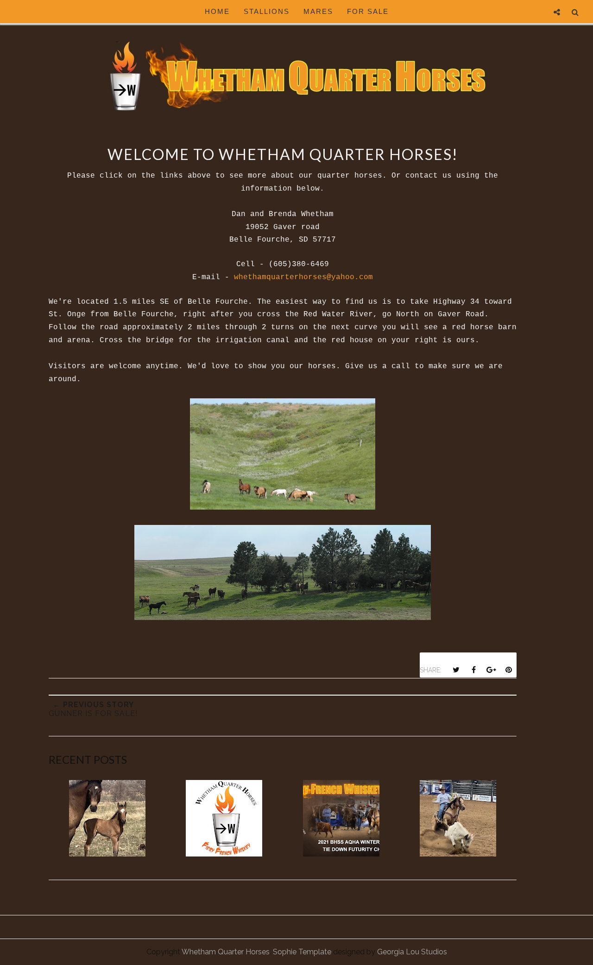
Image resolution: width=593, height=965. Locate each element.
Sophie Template (302, 951)
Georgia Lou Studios (412, 951)
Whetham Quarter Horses (226, 951)
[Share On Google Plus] (491, 669)
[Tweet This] (455, 669)
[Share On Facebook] (473, 669)
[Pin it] (508, 669)
